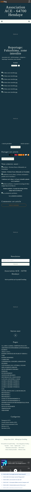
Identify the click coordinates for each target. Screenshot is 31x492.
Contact (11, 445)
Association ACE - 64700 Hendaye (15, 11)
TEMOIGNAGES (6, 408)
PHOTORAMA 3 (6, 396)
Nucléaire (15, 62)
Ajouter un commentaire (14, 205)
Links (3, 389)
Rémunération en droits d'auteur (11, 447)
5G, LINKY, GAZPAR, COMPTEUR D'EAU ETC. (14, 346)
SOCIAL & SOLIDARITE (8, 406)
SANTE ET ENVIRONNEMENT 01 (11, 398)
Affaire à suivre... (6, 351)
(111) (5, 426)
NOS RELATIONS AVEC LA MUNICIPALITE (14, 391)
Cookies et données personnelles (11, 449)
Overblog (24, 439)
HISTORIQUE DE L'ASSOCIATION (11, 377)
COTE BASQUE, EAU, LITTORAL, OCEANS (13, 365)
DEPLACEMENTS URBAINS (9, 367)
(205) (9, 422)
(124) (10, 424)
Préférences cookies (21, 449)
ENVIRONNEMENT (7, 373)
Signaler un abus (18, 445)
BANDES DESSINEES (7, 357)
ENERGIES (5, 371)
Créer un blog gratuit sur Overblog (22, 443)
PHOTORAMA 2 (6, 394)
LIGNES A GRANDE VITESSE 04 (10, 387)
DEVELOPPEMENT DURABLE (10, 369)
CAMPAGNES (5, 359)
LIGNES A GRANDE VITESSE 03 (10, 385)
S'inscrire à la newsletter (7, 158)
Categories (22, 57)
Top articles (7, 445)
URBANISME (5, 410)
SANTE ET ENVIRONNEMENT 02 (11, 400)
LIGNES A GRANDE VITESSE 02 (10, 383)
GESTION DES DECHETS (8, 375)
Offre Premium (21, 447)
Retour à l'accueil (16, 147)
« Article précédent (7, 143)
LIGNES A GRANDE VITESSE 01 (10, 381)
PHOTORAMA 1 (6, 392)
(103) (6, 428)
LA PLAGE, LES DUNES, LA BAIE (11, 379)
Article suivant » (25, 143)
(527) (6, 420)
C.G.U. (23, 445)
